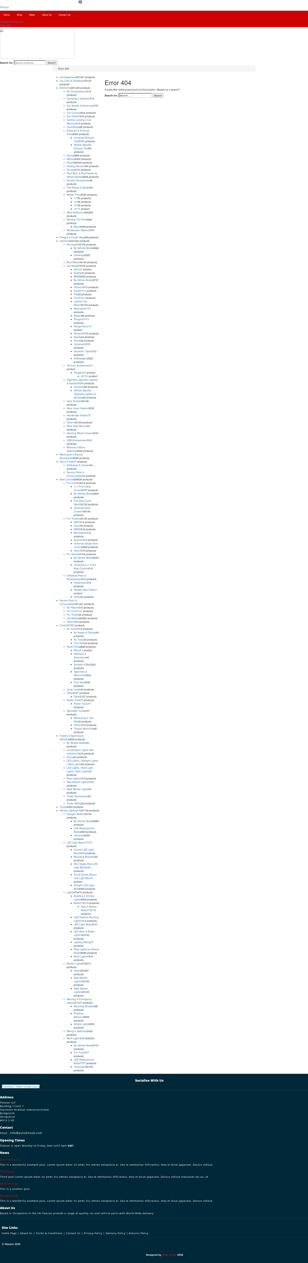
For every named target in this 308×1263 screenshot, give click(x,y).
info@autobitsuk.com (26, 1133)
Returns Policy (138, 1233)
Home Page (9, 1233)
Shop (19, 14)
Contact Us (64, 14)
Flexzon (4, 7)
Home (7, 14)
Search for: (6, 62)
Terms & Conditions (49, 1233)
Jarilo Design (169, 1254)
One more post (10, 1160)
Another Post (9, 1184)
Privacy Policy (93, 1233)
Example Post (9, 1196)
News (32, 14)
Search (52, 62)
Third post (7, 1171)
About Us (47, 14)
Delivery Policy (115, 1233)
